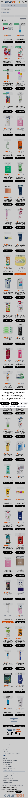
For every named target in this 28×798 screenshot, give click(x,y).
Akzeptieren (4, 403)
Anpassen (24, 403)
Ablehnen (14, 403)
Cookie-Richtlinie (5, 406)
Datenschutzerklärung (21, 406)
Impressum (12, 406)
